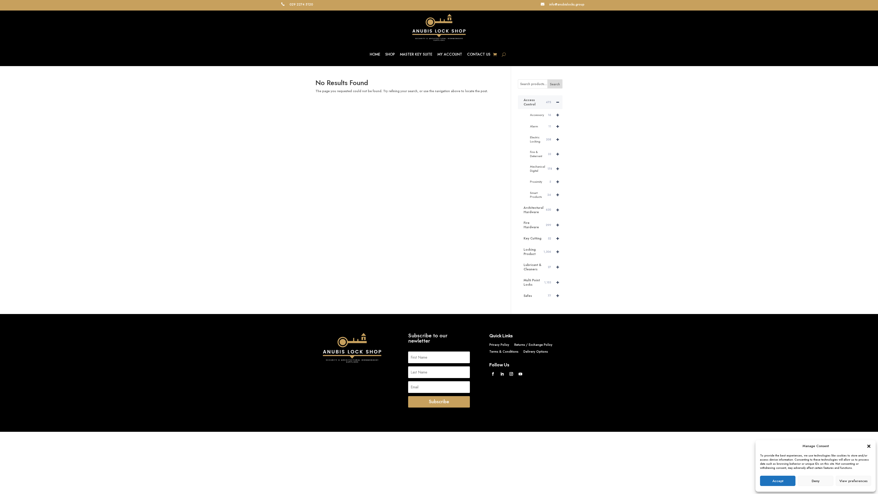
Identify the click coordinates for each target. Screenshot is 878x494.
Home (375, 54)
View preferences (853, 480)
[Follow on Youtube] (520, 374)
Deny (815, 480)
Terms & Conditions (503, 352)
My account (449, 54)
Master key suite (416, 54)
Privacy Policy (499, 345)
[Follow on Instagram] (511, 374)
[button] (869, 446)
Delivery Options (535, 352)
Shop (390, 54)
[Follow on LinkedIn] (502, 374)
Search (555, 84)
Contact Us (478, 54)
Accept (777, 480)
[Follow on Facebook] (493, 374)
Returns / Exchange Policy (533, 345)
